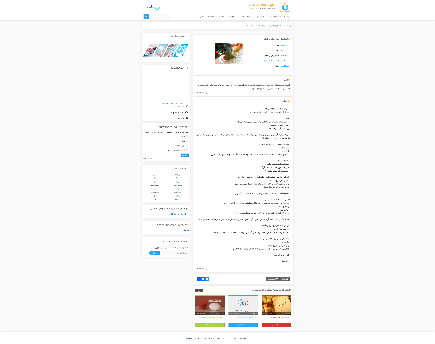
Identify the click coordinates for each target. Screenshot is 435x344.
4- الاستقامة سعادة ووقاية (168, 103)
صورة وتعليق (232, 16)
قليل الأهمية (181, 145)
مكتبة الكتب (179, 118)
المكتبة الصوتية (177, 112)
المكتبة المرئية (177, 68)
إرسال (154, 252)
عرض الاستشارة (276, 324)
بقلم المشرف (211, 16)
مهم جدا (182, 136)
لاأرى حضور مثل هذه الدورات (176, 150)
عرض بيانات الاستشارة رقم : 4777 (256, 25)
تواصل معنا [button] (200, 16)
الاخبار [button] (223, 16)
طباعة (284, 279)
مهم (183, 141)
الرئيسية (289, 25)
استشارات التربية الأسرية (276, 25)
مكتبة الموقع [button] (246, 16)
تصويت (184, 155)
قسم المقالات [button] (276, 16)
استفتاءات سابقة (148, 158)
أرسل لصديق (271, 279)
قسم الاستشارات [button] (261, 16)
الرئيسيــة (287, 16)
